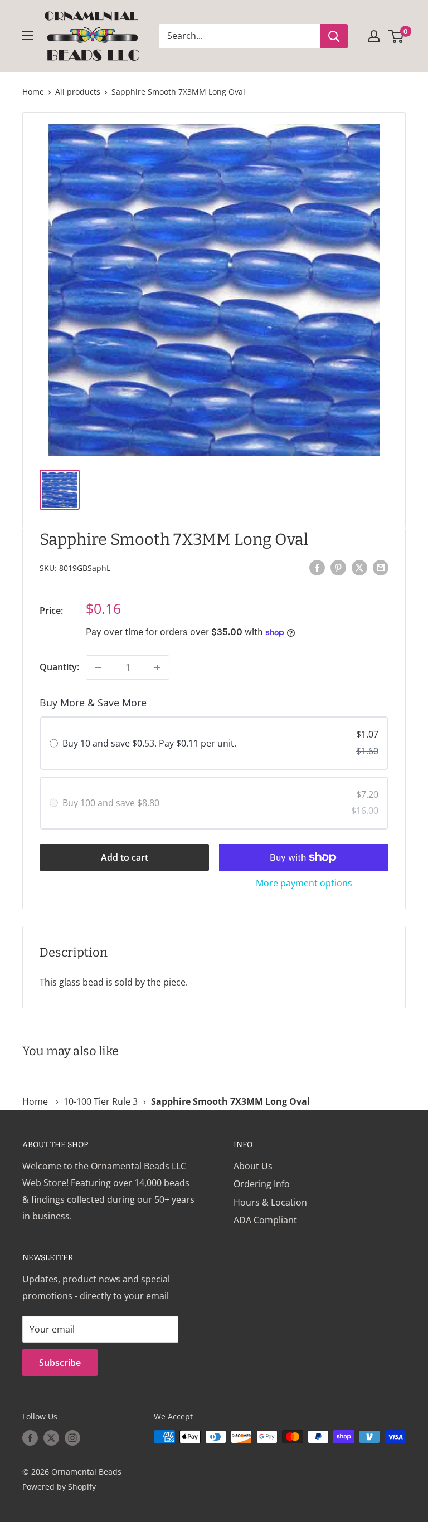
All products (77, 91)
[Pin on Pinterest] (338, 567)
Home (33, 91)
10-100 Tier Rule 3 (101, 1101)
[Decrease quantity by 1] (98, 667)
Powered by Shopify (59, 1486)
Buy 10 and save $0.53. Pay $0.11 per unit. (149, 743)
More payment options (304, 883)
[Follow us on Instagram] (72, 1438)
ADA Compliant (265, 1220)
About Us (253, 1166)
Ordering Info (262, 1184)
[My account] (374, 36)
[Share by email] (380, 567)
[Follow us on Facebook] (30, 1438)
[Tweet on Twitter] (359, 567)
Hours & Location (270, 1202)
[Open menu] (27, 35)
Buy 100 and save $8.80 (110, 803)
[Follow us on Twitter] (51, 1438)
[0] (396, 36)
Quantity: (59, 667)
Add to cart (124, 857)
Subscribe (60, 1363)
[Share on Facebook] (317, 567)
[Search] (334, 36)
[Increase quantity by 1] (157, 667)
